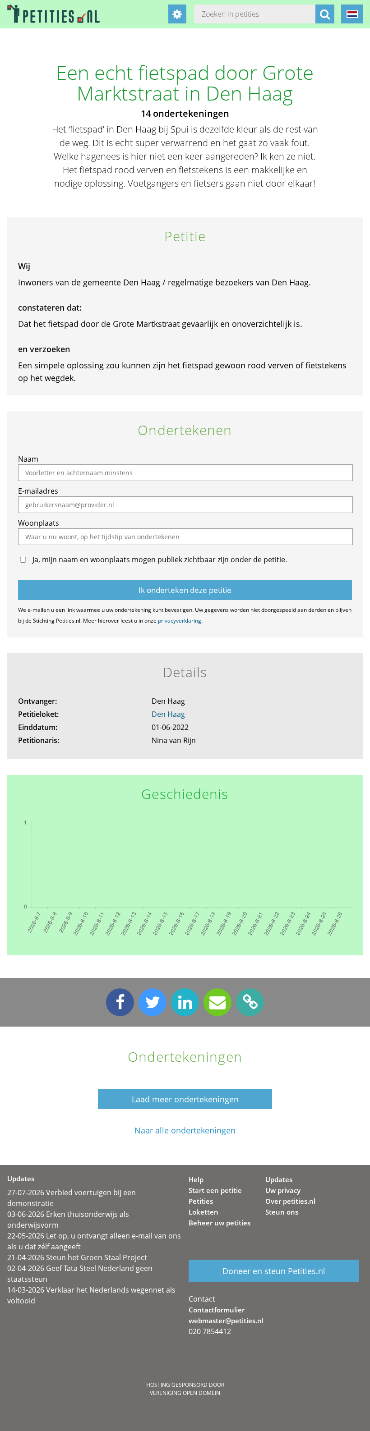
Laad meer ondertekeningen (185, 1099)
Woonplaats (38, 523)
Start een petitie (215, 1190)
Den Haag (168, 714)
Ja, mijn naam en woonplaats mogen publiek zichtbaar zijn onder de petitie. (159, 559)
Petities (201, 1201)
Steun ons (281, 1211)
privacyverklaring (179, 620)
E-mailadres (38, 491)
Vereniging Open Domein (185, 1393)
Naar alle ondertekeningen (185, 1130)
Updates (278, 1179)
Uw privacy (283, 1190)
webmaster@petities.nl (226, 1320)
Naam (28, 459)
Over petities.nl (290, 1201)
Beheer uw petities (219, 1222)
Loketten (203, 1211)
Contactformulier (217, 1309)
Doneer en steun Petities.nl (273, 1271)
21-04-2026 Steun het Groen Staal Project (77, 1257)
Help (196, 1179)
